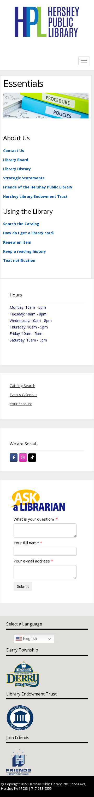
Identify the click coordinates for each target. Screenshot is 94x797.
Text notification (19, 260)
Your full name (26, 542)
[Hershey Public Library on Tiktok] (32, 457)
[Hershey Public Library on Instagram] (23, 457)
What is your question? (34, 519)
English (29, 639)
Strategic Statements (24, 177)
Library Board (15, 159)
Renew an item (17, 242)
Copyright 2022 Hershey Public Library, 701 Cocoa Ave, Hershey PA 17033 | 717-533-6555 (43, 786)
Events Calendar (23, 394)
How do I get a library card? (29, 232)
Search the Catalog (21, 223)
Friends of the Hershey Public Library (37, 187)
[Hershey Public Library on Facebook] (13, 457)
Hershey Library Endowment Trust (35, 196)
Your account (21, 403)
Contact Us (13, 150)
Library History (17, 168)
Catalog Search (22, 385)
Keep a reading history (24, 251)
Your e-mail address (32, 561)
